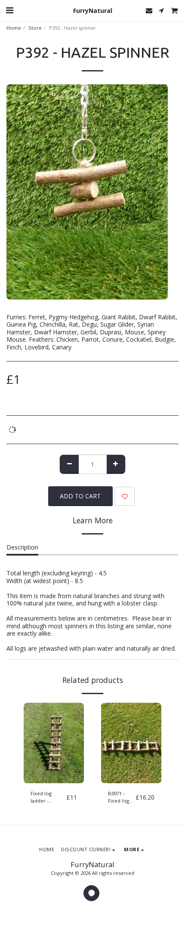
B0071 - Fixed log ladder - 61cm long (120, 797)
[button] (9, 10)
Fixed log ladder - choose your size (46, 797)
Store (35, 28)
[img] (54, 743)
